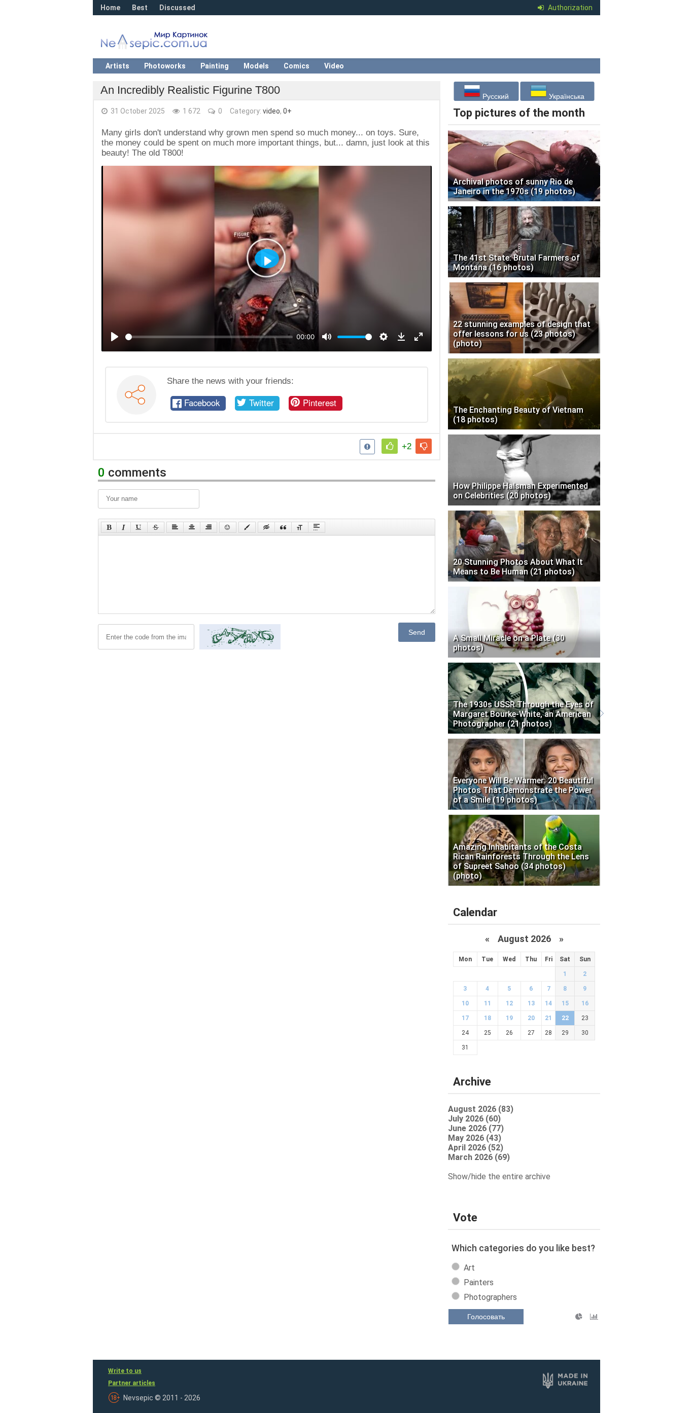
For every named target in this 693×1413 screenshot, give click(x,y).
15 (565, 1003)
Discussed (177, 8)
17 (465, 1018)
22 (565, 1018)
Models (256, 66)
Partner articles (131, 1383)
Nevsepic (169, 43)
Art (469, 1268)
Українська (565, 96)
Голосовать (486, 1317)
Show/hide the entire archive (499, 1176)
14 (548, 1003)
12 (509, 1003)
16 (584, 1003)
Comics (296, 66)
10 (465, 1003)
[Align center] (191, 527)
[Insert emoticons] (227, 527)
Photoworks (165, 66)
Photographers (490, 1297)
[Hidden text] (266, 527)
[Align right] (208, 527)
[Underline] (139, 527)
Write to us (125, 1370)
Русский (494, 96)
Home (110, 8)
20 (531, 1018)
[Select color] (247, 527)
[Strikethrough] (155, 527)
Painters (479, 1282)
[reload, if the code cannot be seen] (240, 647)
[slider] (209, 337)
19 (509, 1018)
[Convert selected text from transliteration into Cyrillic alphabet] (299, 527)
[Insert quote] (283, 527)
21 (548, 1018)
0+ (287, 111)
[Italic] (123, 527)
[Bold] (109, 527)
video (271, 111)
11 (487, 1003)
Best (140, 8)
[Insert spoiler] (316, 527)
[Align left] (175, 527)
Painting (214, 66)
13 (531, 1003)
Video (334, 66)
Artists (117, 66)
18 (487, 1018)
